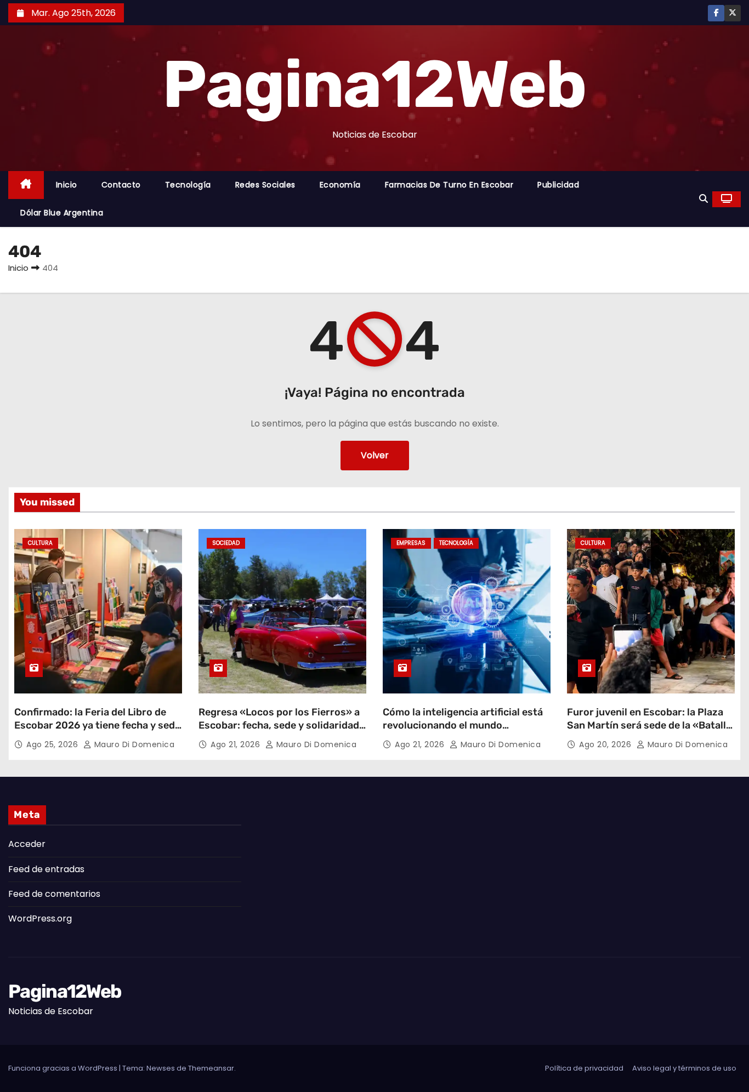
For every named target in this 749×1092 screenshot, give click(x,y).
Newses (160, 1068)
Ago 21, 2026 (237, 744)
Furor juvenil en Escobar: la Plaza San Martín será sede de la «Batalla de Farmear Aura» (649, 725)
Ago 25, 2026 (53, 744)
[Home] (26, 185)
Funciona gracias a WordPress (63, 1068)
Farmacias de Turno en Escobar (449, 184)
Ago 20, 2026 (606, 744)
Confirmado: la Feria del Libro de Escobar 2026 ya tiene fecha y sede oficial (97, 725)
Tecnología (188, 184)
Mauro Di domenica (133, 744)
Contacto (121, 184)
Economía (340, 184)
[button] (703, 198)
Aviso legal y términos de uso (684, 1068)
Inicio (66, 184)
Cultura (40, 543)
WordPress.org (40, 918)
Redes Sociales (265, 184)
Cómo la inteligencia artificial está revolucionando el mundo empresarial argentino (463, 725)
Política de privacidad (584, 1068)
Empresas (410, 543)
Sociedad (226, 543)
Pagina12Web (374, 84)
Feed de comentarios (54, 894)
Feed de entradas (46, 869)
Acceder (27, 844)
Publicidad (558, 184)
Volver (375, 455)
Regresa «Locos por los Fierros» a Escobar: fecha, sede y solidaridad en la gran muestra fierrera (279, 725)
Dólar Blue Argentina (61, 212)
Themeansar (211, 1068)
